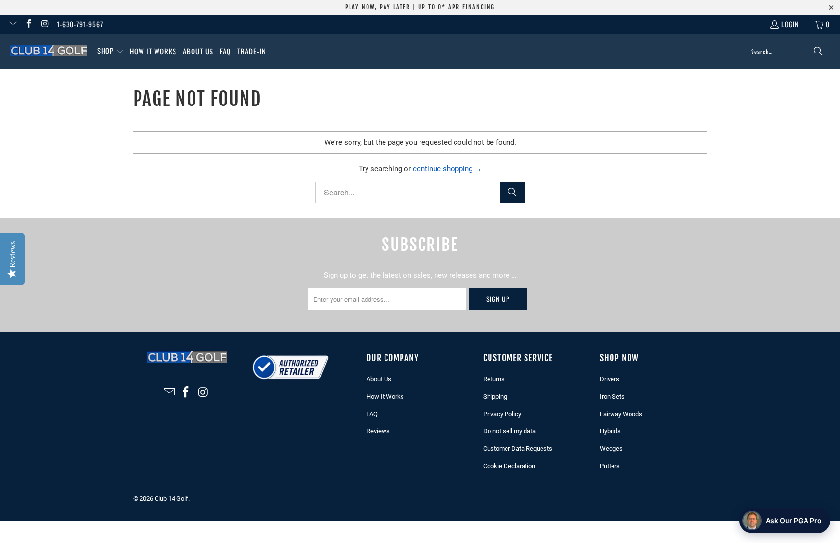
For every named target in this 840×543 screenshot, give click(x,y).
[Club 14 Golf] (49, 51)
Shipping (495, 396)
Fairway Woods (621, 414)
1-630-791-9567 (80, 24)
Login (790, 24)
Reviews (378, 431)
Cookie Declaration (509, 466)
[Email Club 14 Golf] (12, 24)
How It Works (385, 396)
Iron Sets (612, 396)
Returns (494, 379)
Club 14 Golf (171, 498)
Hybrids (610, 431)
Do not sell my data (509, 431)
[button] (110, 51)
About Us (379, 379)
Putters (610, 466)
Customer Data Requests (517, 448)
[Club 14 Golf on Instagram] (45, 24)
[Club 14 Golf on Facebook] (29, 24)
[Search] (818, 51)
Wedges (611, 448)
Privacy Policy (502, 414)
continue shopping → (447, 168)
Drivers (609, 379)
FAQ (372, 414)
